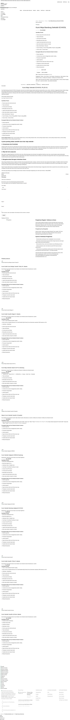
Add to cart (43, 69)
